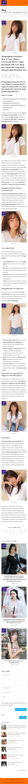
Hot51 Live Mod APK (10, 119)
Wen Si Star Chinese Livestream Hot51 (11, 441)
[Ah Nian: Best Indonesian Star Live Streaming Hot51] (3, 763)
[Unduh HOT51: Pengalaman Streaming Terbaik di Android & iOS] (3, 734)
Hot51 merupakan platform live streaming (12, 193)
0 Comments (18, 76)
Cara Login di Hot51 (8, 101)
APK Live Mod (14, 117)
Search (2, 714)
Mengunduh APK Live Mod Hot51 (11, 103)
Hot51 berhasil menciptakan (8, 204)
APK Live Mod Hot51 (12, 300)
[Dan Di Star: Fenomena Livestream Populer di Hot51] (3, 756)
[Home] (1, 12)
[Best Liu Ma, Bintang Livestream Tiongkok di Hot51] (3, 749)
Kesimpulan (6, 109)
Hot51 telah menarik (12, 173)
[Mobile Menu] (26, 3)
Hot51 (7, 779)
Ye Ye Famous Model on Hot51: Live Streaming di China (14, 661)
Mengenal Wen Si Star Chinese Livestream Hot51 (14, 98)
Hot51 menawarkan (12, 452)
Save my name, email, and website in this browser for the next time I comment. (14, 704)
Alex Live (5, 75)
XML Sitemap (12, 779)
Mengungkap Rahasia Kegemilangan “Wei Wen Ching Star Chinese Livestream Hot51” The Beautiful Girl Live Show (14, 621)
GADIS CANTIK (7, 76)
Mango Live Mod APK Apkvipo (17, 184)
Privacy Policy (19, 779)
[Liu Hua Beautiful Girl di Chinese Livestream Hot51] (3, 741)
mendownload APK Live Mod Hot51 (12, 342)
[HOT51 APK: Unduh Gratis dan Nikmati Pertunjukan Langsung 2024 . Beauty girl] (3, 727)
